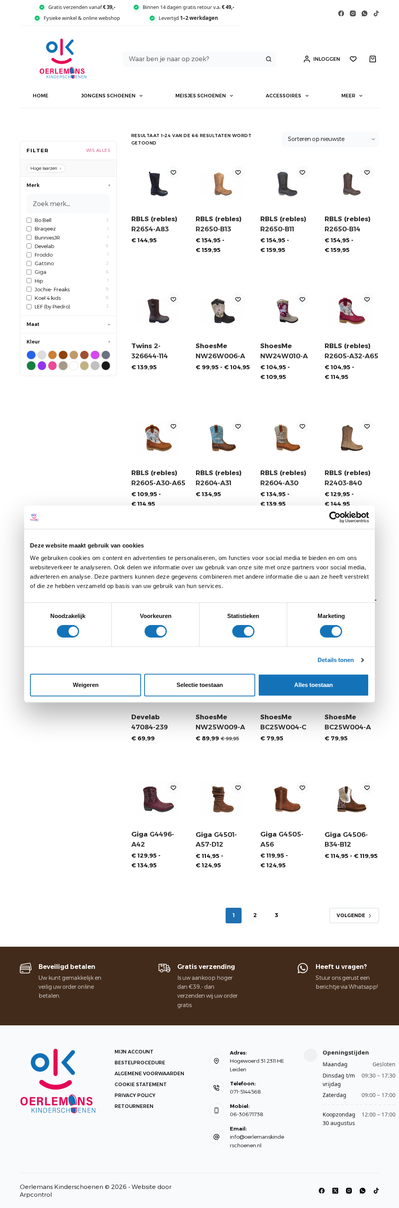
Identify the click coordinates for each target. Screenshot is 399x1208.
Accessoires (283, 96)
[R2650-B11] (287, 184)
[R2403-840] (352, 438)
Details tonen (336, 660)
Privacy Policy (135, 1095)
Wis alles (98, 150)
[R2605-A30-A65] (158, 438)
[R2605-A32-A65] (352, 311)
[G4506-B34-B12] (352, 799)
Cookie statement (141, 1084)
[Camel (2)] (73, 354)
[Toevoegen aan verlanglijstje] (173, 172)
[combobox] (192, 59)
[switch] (156, 631)
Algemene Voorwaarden (149, 1073)
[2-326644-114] (158, 311)
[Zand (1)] (84, 365)
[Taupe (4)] (62, 365)
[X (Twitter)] (335, 1191)
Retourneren (134, 1106)
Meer (348, 96)
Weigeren (86, 684)
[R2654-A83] (158, 184)
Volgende (351, 915)
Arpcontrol (36, 1194)
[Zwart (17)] (105, 365)
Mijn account (134, 1052)
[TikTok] (376, 13)
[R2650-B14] (352, 184)
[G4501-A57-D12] (223, 799)
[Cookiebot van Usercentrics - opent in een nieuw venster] (335, 517)
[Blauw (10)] (30, 354)
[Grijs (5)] (105, 354)
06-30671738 (246, 1114)
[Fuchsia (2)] (94, 354)
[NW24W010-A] (287, 311)
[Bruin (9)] (62, 354)
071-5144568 (245, 1091)
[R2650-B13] (223, 184)
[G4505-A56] (287, 799)
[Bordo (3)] (41, 354)
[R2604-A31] (223, 438)
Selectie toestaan (200, 684)
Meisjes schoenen (200, 96)
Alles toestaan (313, 684)
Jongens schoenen (108, 96)
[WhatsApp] (364, 13)
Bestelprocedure (140, 1062)
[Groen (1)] (30, 365)
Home (40, 96)
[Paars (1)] (41, 365)
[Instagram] (353, 13)
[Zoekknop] (268, 59)
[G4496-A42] (158, 799)
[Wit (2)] (73, 365)
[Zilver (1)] (94, 365)
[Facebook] (341, 13)
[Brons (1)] (52, 354)
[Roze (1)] (52, 365)
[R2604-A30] (287, 438)
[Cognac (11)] (84, 354)
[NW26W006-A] (223, 311)
